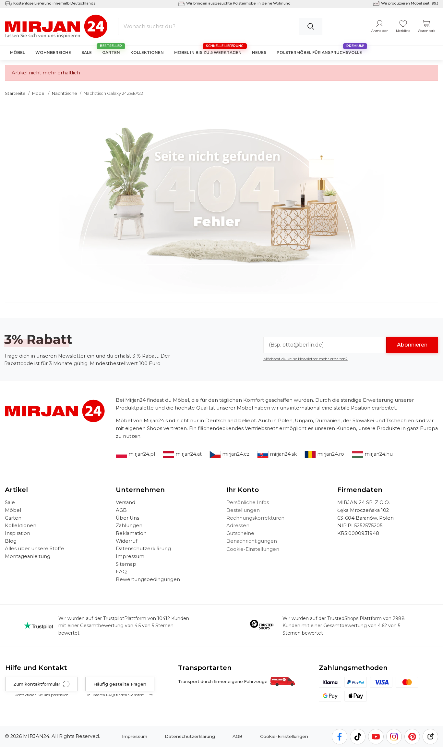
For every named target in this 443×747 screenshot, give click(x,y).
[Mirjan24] (57, 26)
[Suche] (310, 26)
